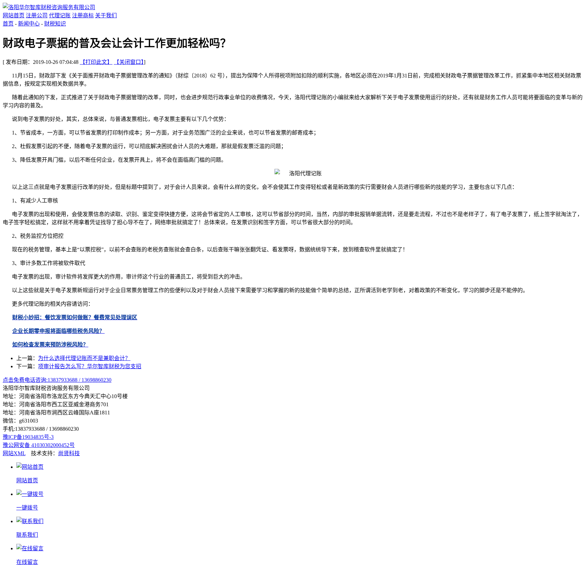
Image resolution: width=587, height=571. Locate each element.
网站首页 (13, 15)
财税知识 (55, 23)
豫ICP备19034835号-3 (28, 437)
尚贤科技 (69, 453)
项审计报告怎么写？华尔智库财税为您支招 (89, 366)
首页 (8, 23)
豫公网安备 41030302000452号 (39, 445)
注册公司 (37, 15)
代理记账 (60, 15)
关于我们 (106, 15)
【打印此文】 (96, 62)
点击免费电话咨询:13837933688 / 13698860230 (57, 380)
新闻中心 (29, 23)
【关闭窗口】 (129, 62)
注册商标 (83, 15)
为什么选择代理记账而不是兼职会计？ (84, 358)
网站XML (14, 453)
